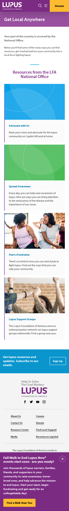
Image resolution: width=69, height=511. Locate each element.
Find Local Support (46, 429)
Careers (40, 416)
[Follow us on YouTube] (37, 402)
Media (14, 436)
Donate (59, 6)
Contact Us (16, 422)
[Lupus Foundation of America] (13, 5)
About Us (16, 416)
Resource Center (20, 429)
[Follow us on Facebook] (24, 402)
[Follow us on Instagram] (44, 402)
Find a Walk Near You (19, 502)
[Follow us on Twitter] (31, 402)
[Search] (40, 6)
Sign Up (58, 361)
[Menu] (45, 5)
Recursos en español (47, 436)
